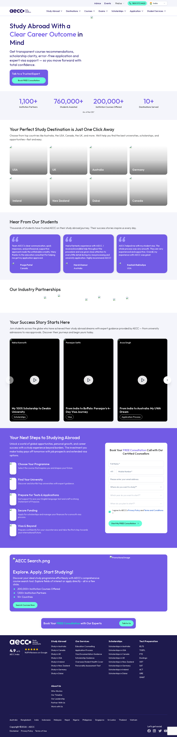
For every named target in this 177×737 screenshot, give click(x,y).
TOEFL (142, 650)
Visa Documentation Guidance (88, 654)
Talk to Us (126, 623)
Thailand (123, 720)
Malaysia (57, 720)
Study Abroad (53, 11)
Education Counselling (85, 646)
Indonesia (46, 720)
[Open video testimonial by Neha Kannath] (34, 380)
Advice (97, 3)
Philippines (87, 720)
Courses (88, 11)
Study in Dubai (57, 673)
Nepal (67, 720)
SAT (141, 665)
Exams (102, 11)
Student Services (155, 11)
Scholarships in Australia (119, 646)
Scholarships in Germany (120, 665)
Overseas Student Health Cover (89, 662)
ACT (141, 669)
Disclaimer (14, 731)
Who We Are (56, 691)
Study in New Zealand (60, 665)
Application (135, 11)
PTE (141, 654)
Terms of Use (41, 731)
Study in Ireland (57, 662)
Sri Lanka (112, 720)
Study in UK (56, 654)
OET (141, 662)
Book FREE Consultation (29, 80)
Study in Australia (58, 646)
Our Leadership (58, 699)
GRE (141, 673)
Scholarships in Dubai (118, 673)
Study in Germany (59, 669)
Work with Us (57, 706)
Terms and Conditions (153, 510)
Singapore (99, 720)
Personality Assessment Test (88, 665)
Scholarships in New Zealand (121, 662)
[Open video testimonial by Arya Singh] (142, 380)
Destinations (72, 11)
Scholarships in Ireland (118, 669)
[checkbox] (110, 512)
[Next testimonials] (167, 380)
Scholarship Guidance (84, 658)
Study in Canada (58, 650)
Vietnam (133, 720)
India (36, 720)
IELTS (141, 646)
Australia (13, 720)
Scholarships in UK (117, 658)
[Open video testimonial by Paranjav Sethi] (88, 380)
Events (107, 3)
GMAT (142, 677)
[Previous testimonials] (10, 380)
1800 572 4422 (138, 3)
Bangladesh (26, 720)
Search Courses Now (25, 605)
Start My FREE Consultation (123, 523)
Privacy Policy (134, 510)
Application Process (84, 650)
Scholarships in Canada (119, 654)
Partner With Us (58, 702)
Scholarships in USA (117, 650)
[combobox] (157, 3)
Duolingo (143, 658)
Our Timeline (56, 695)
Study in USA (56, 658)
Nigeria (76, 720)
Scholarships (117, 11)
